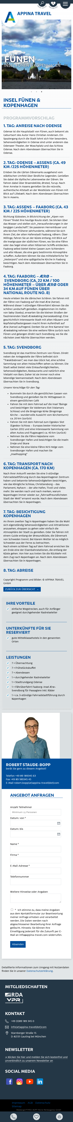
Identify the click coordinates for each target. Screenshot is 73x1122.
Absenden (18, 944)
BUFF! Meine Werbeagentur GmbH (47, 1110)
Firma (14, 855)
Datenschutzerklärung (39, 971)
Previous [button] (5, 50)
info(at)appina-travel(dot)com (29, 1027)
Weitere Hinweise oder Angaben (29, 891)
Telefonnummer (19, 876)
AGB (30, 1102)
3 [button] (41, 91)
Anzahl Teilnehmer (21, 807)
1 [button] (31, 91)
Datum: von (18, 818)
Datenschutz (42, 1102)
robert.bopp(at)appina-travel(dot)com (36, 783)
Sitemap (17, 1106)
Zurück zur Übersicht (20, 589)
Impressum (18, 1102)
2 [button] (36, 91)
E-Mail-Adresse (20, 865)
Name (14, 844)
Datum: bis (16, 829)
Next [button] (68, 50)
